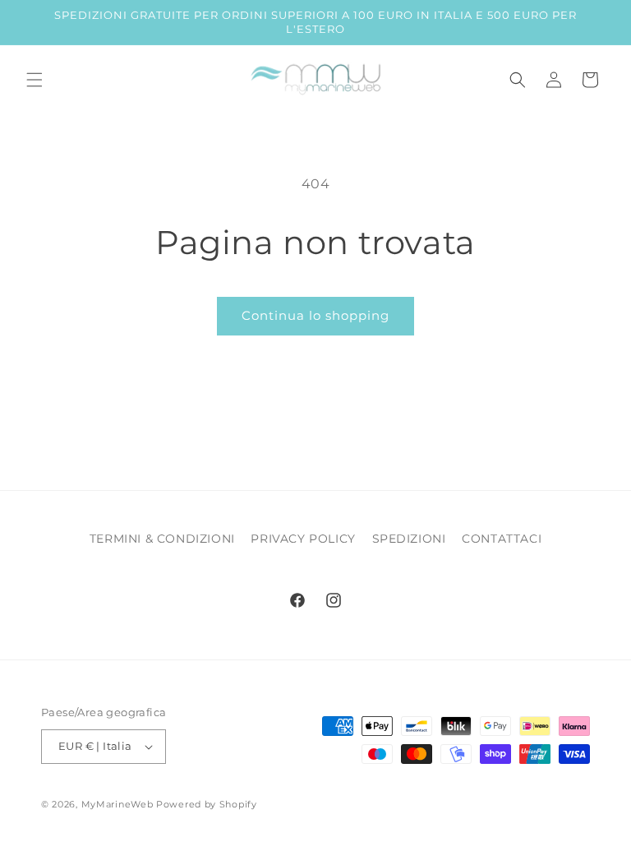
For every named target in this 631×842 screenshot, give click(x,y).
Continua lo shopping (315, 315)
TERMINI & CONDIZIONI (162, 538)
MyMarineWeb (117, 804)
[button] (34, 80)
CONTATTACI (501, 538)
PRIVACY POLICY (303, 538)
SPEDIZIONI (409, 538)
